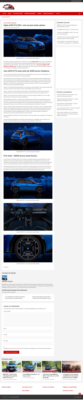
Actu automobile (15, 397)
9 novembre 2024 (7, 27)
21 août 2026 (25, 377)
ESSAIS (9, 13)
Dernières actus (7, 359)
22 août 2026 (5, 379)
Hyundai (68, 371)
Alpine (8, 22)
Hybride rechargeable (30, 13)
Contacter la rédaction (48, 387)
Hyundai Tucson (75, 371)
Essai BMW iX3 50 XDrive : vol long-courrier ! (68, 29)
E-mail (5, 334)
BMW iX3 (48, 371)
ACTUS (4, 13)
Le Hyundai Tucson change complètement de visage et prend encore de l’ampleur (70, 376)
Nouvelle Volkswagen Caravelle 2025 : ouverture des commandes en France (41, 297)
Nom (5, 328)
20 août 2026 (65, 379)
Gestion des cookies (68, 390)
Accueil (4, 17)
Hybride (39, 13)
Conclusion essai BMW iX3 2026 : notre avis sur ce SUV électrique (51, 376)
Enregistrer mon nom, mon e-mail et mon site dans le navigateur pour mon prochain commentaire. (27, 348)
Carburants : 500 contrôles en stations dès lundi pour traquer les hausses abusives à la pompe (67, 114)
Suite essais (53, 371)
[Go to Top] (79, 394)
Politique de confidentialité (70, 387)
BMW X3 (27, 371)
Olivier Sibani (31, 377)
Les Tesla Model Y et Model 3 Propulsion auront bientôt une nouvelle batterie (15, 297)
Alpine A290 (13, 22)
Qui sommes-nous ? (27, 387)
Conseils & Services (48, 13)
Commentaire (7, 311)
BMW (8, 371)
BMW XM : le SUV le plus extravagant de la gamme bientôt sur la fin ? (10, 376)
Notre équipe (25, 390)
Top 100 (58, 13)
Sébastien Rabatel (15, 27)
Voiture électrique (18, 13)
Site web (6, 340)
